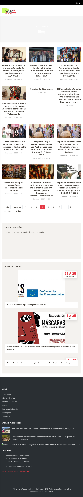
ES (76, 3)
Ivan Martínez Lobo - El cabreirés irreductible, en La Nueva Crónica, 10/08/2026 (43, 429)
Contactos (6, 416)
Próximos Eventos (8, 398)
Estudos (36, 199)
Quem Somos (7, 394)
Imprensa (8, 79)
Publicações (6, 413)
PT (79, 3)
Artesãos (5, 405)
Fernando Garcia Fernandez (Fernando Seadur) (25, 232)
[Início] (9, 10)
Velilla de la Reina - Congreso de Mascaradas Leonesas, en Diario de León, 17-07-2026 (46, 445)
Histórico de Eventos (9, 402)
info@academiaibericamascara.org (19, 466)
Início (38, 26)
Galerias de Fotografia (10, 409)
